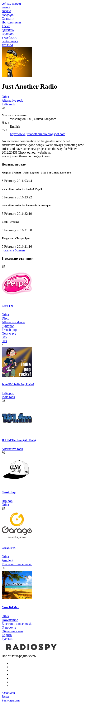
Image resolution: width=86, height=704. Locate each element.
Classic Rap (8, 492)
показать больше (13, 250)
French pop (9, 329)
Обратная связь (12, 631)
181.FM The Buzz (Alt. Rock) (19, 440)
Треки (6, 26)
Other (5, 96)
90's (4, 341)
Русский (8, 639)
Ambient (7, 560)
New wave (9, 333)
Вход (5, 696)
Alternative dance (13, 322)
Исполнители (11, 22)
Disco (5, 318)
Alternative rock (12, 100)
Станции (8, 18)
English (7, 635)
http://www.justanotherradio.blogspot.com (37, 134)
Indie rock (8, 104)
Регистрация (11, 700)
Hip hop (7, 501)
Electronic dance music (17, 564)
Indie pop (8, 393)
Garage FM (8, 547)
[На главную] (31, 652)
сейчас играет (11, 3)
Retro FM (7, 305)
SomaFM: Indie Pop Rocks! (18, 384)
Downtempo (10, 620)
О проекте (9, 627)
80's (4, 337)
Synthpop (8, 326)
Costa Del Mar (10, 607)
